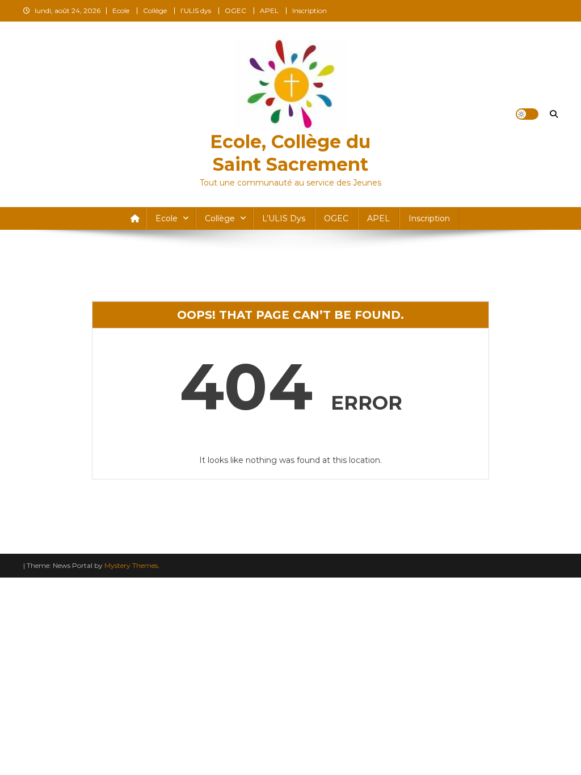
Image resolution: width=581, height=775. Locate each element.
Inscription (309, 10)
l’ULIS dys (195, 10)
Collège (155, 10)
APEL (269, 10)
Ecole (120, 10)
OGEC (235, 10)
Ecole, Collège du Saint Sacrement (290, 152)
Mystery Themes (131, 565)
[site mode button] (527, 114)
